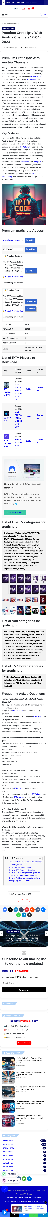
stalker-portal (8, 1167)
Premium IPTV (14, 23)
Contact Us (28, 1198)
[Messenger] (43, 909)
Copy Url (30, 240)
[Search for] (45, 14)
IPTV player (32, 79)
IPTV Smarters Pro (7, 444)
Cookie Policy (22, 1201)
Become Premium (24, 1043)
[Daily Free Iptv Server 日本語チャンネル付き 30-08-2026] (8, 1077)
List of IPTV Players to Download (23, 870)
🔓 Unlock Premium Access (14, 277)
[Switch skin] (41, 14)
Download (30, 308)
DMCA (30, 1201)
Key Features (18, 865)
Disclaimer (37, 1198)
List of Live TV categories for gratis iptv (25, 873)
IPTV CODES (8, 1144)
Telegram (37, 162)
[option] (24, 934)
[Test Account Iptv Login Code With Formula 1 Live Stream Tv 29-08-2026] (8, 1106)
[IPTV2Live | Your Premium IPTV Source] (24, 8)
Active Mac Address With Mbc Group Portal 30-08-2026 (26, 3)
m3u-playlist (8, 1163)
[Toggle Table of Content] (39, 859)
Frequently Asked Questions (20, 881)
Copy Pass (31, 271)
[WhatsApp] (18, 914)
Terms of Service (10, 1201)
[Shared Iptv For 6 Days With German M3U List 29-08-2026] (8, 1092)
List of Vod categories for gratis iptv (23, 875)
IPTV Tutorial (8, 1152)
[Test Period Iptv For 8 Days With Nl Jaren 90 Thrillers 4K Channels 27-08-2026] (8, 1121)
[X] (10, 909)
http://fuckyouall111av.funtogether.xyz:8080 (22, 240)
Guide (28, 389)
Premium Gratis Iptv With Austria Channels (26, 862)
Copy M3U (31, 301)
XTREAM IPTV (8, 1148)
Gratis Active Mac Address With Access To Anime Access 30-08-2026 (29, 1060)
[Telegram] (24, 914)
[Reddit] (32, 909)
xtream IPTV (35, 76)
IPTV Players (8, 1155)
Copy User (31, 249)
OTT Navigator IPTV (7, 392)
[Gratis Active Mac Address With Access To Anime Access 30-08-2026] (8, 1063)
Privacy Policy (39, 1201)
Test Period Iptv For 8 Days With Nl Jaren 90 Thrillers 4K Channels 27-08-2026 (30, 1118)
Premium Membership (15, 1198)
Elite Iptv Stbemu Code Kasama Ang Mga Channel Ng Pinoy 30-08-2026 (22, 939)
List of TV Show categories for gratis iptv (26, 878)
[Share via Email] (29, 914)
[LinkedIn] (16, 909)
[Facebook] (5, 909)
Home (5, 23)
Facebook (25, 162)
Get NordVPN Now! (15, 512)
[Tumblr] (21, 909)
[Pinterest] (26, 909)
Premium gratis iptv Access (20, 867)
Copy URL (24, 899)
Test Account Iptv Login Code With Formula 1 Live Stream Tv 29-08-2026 (30, 1103)
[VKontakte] (37, 909)
